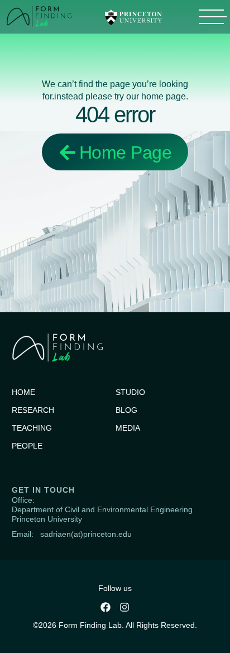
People (27, 445)
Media (128, 427)
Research (33, 410)
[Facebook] (105, 607)
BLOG (126, 410)
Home (23, 392)
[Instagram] (124, 607)
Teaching (32, 427)
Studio (130, 392)
